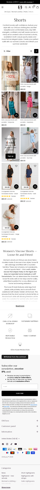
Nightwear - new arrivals (8, 477)
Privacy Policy (7, 406)
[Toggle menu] (2, 7)
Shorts (31, 12)
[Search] (26, 7)
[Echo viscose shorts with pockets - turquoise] (11, 105)
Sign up (10, 156)
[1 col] (31, 51)
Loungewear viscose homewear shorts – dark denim (28, 193)
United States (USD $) (9, 439)
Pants (26, 12)
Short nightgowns (28, 473)
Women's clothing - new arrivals (9, 482)
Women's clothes (17, 12)
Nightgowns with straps (27, 477)
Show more (6, 487)
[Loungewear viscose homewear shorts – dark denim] (29, 176)
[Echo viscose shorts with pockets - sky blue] (29, 140)
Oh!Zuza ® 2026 (7, 457)
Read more (20, 306)
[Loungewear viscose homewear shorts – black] (11, 176)
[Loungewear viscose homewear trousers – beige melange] (11, 217)
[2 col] (36, 51)
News (4, 473)
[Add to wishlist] (35, 58)
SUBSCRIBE (19, 393)
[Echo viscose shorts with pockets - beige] (29, 69)
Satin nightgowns (27, 481)
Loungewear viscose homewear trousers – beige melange (10, 234)
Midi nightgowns (27, 484)
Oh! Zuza (7, 12)
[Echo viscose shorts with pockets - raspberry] (29, 105)
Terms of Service (33, 404)
